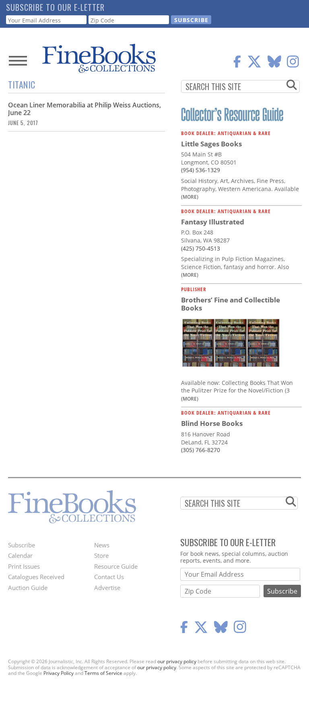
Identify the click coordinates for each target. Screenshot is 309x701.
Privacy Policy (58, 673)
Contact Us (109, 577)
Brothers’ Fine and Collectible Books (230, 303)
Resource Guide (116, 566)
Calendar (20, 555)
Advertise (107, 588)
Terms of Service (103, 673)
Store (101, 555)
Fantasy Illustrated (212, 221)
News (101, 545)
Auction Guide (27, 588)
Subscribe (21, 545)
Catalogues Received (36, 577)
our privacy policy (176, 661)
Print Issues (24, 566)
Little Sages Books (211, 143)
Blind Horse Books (212, 423)
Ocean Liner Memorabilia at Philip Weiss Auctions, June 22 (84, 109)
